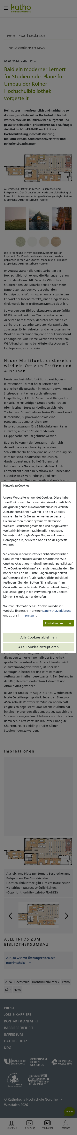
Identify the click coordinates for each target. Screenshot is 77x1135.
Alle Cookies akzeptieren (38, 647)
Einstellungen (54, 623)
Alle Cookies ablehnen (38, 637)
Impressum (29, 615)
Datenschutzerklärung (56, 611)
